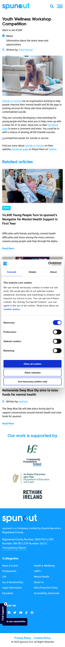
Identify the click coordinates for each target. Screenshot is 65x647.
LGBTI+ (37, 571)
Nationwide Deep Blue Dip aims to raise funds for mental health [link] (30, 392)
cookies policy (11, 309)
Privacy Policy (23, 638)
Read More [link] (8, 248)
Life (4, 577)
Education (7, 593)
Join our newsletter (15, 621)
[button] (60, 6)
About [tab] (53, 272)
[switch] (57, 331)
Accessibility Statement (46, 593)
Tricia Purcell (26, 50)
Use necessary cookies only (32, 381)
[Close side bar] (5, 604)
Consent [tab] (11, 272)
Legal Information (12, 588)
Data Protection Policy (46, 588)
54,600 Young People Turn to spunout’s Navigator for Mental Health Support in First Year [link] (30, 219)
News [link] (6, 208)
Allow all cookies (32, 363)
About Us (39, 582)
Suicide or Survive (11, 101)
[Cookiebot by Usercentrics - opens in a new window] (48, 264)
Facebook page (20, 149)
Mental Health (41, 577)
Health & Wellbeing (44, 566)
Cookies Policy (42, 638)
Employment (9, 571)
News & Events (10, 566)
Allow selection (32, 372)
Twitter (52, 149)
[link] (19, 518)
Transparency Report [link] (14, 548)
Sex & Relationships (12, 582)
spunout (23, 402)
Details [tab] (32, 272)
